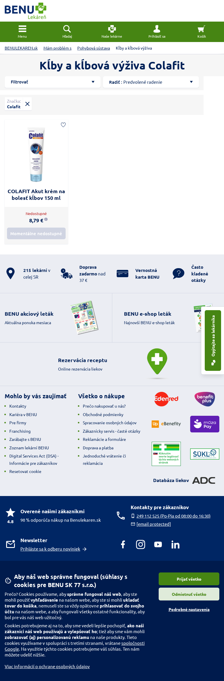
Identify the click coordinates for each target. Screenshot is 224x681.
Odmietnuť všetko (189, 594)
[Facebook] (123, 544)
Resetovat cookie (25, 471)
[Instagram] (140, 544)
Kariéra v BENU (23, 414)
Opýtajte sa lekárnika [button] (213, 336)
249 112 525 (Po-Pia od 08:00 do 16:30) (173, 515)
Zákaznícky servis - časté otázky (111, 431)
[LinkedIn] (175, 544)
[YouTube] (158, 544)
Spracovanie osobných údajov (109, 422)
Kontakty (17, 405)
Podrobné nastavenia (189, 609)
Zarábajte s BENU (25, 439)
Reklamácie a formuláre (104, 439)
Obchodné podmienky (103, 414)
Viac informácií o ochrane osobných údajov (47, 666)
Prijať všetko (189, 579)
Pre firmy (17, 422)
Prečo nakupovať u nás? (104, 405)
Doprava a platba (98, 447)
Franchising (20, 431)
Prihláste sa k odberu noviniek (50, 548)
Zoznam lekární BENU (29, 447)
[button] (156, 32)
